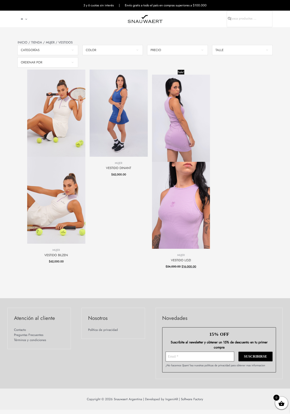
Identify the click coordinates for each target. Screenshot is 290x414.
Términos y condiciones (30, 340)
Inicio (22, 42)
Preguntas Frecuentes (28, 335)
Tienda (36, 42)
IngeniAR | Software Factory (183, 399)
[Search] (233, 19)
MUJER (50, 42)
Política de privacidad (103, 329)
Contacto (20, 329)
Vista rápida (56, 244)
